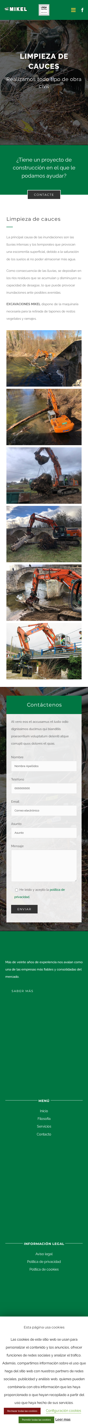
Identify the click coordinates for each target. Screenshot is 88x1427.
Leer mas (62, 1419)
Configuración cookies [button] (63, 1411)
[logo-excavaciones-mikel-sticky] (15, 7)
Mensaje (17, 846)
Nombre (17, 757)
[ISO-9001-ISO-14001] (44, 6)
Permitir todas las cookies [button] (36, 1419)
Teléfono (17, 779)
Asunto (16, 824)
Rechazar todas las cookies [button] (22, 1411)
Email (15, 802)
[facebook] (82, 10)
